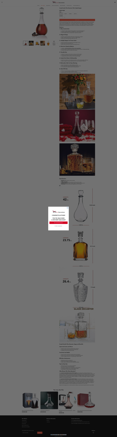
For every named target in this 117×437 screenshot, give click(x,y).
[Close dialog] (67, 208)
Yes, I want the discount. (58, 222)
